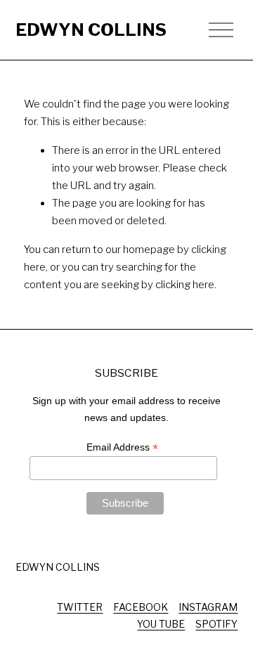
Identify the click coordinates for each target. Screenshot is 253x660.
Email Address (122, 447)
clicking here (184, 284)
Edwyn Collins (91, 29)
